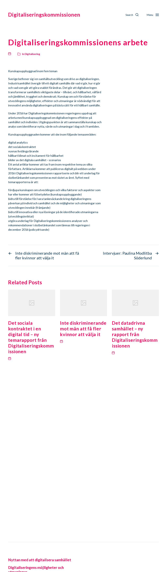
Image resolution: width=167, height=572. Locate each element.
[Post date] (10, 53)
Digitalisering (32, 53)
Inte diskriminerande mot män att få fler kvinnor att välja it (83, 328)
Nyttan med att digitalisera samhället (39, 560)
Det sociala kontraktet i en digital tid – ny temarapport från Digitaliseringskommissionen (31, 337)
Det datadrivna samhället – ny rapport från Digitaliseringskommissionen (135, 334)
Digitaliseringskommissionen (44, 14)
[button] (132, 14)
